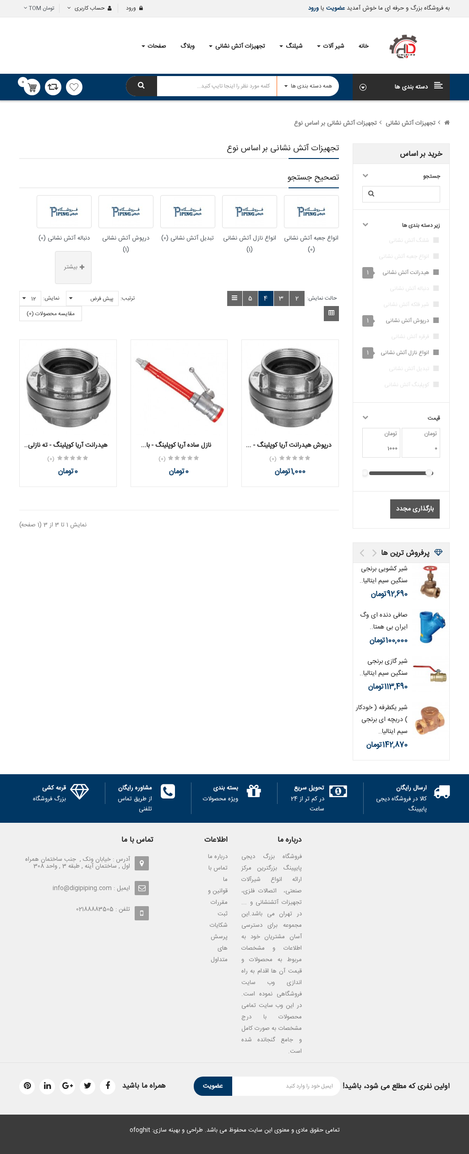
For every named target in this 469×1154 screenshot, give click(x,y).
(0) (273, 459)
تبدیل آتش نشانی (409, 368)
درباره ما (218, 857)
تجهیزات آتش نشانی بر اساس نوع (335, 123)
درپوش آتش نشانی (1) (125, 244)
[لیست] (234, 298)
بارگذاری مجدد (415, 508)
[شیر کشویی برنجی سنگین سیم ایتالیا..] (430, 581)
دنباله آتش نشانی (409, 288)
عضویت (334, 8)
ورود (313, 8)
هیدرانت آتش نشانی (405, 272)
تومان (42, 8)
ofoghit (140, 1130)
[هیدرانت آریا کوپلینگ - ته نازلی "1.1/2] (68, 388)
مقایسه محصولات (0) (51, 313)
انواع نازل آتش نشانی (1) (249, 244)
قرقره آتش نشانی (410, 336)
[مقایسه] (53, 87)
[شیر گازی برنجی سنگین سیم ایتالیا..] (430, 674)
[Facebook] (107, 1086)
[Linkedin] (47, 1086)
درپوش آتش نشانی (407, 320)
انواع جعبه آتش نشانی (404, 256)
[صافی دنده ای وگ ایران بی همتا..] (430, 627)
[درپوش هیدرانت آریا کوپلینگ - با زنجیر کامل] (290, 388)
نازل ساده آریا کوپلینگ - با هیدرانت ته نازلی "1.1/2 (179, 449)
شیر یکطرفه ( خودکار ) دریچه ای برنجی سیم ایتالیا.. (382, 719)
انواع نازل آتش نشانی (405, 352)
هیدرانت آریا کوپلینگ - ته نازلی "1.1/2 (68, 449)
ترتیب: (127, 298)
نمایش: (51, 298)
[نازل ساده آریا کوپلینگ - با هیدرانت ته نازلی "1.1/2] (179, 388)
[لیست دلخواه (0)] (74, 87)
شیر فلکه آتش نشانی (406, 304)
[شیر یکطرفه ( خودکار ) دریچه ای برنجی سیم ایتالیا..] (430, 720)
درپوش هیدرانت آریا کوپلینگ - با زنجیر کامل (290, 449)
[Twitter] (87, 1086)
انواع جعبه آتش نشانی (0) (311, 244)
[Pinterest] (27, 1086)
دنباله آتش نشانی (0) (64, 238)
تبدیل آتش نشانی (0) (187, 238)
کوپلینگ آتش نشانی (406, 384)
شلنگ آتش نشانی (409, 240)
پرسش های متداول (219, 948)
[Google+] (67, 1086)
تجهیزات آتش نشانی (411, 123)
